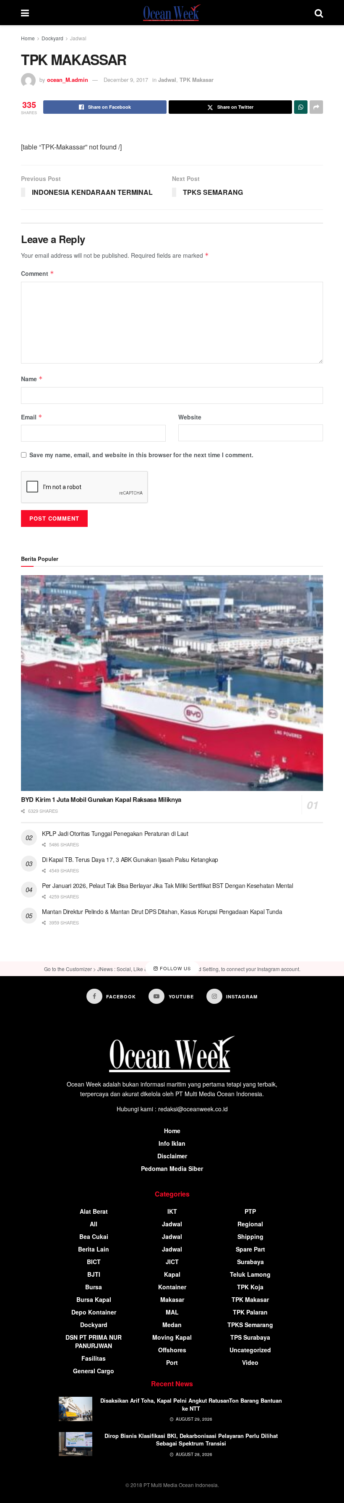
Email (31, 417)
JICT (172, 1261)
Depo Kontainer (93, 1312)
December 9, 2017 (126, 80)
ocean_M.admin (67, 80)
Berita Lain (93, 1249)
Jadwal (78, 38)
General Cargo (93, 1371)
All (93, 1224)
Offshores (172, 1350)
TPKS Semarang (250, 1324)
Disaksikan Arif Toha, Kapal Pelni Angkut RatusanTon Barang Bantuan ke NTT (191, 1404)
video (250, 1362)
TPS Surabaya (250, 1337)
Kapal (172, 1274)
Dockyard (52, 38)
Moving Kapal (172, 1337)
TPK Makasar (197, 80)
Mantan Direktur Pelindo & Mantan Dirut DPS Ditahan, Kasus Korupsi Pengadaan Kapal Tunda (162, 911)
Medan (172, 1324)
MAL (172, 1312)
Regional (250, 1224)
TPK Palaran (250, 1312)
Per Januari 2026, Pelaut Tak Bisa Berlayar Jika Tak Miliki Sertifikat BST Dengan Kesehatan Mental (167, 885)
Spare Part (250, 1249)
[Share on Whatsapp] (301, 107)
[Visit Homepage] (172, 12)
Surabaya (250, 1261)
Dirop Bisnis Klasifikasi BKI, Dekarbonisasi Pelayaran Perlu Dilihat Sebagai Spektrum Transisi (191, 1439)
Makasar (172, 1299)
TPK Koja (250, 1287)
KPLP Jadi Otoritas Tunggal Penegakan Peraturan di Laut (115, 833)
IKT (172, 1211)
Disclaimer (172, 1156)
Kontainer (172, 1287)
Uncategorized (250, 1350)
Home (28, 38)
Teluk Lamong (250, 1274)
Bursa (93, 1287)
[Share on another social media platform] (316, 107)
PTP (250, 1211)
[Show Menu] (25, 12)
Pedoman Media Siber (172, 1168)
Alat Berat (94, 1211)
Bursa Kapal (93, 1299)
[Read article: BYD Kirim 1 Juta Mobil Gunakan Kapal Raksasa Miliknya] (172, 683)
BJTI (93, 1274)
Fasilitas (93, 1358)
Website (189, 417)
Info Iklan (172, 1143)
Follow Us (174, 968)
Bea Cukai (93, 1236)
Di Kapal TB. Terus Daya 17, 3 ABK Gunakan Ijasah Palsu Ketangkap (130, 859)
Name (32, 378)
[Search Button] (319, 12)
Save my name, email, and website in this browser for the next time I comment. (141, 454)
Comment (37, 273)
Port (172, 1362)
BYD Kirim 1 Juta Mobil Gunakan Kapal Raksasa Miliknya (101, 799)
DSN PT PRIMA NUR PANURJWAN (93, 1341)
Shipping (250, 1236)
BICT (94, 1261)
